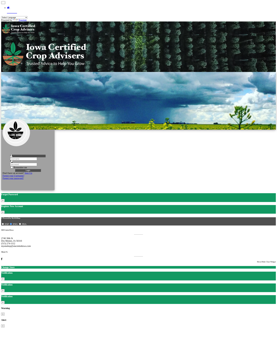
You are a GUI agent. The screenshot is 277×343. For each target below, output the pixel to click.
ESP (6, 224)
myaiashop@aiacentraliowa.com (16, 246)
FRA (24, 224)
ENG (15, 224)
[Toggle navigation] (3, 2)
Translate (22, 20)
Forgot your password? (13, 178)
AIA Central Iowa (7, 230)
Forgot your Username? (13, 175)
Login (28, 170)
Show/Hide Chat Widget (266, 262)
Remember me (20, 167)
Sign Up (28, 173)
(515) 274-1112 (8, 243)
